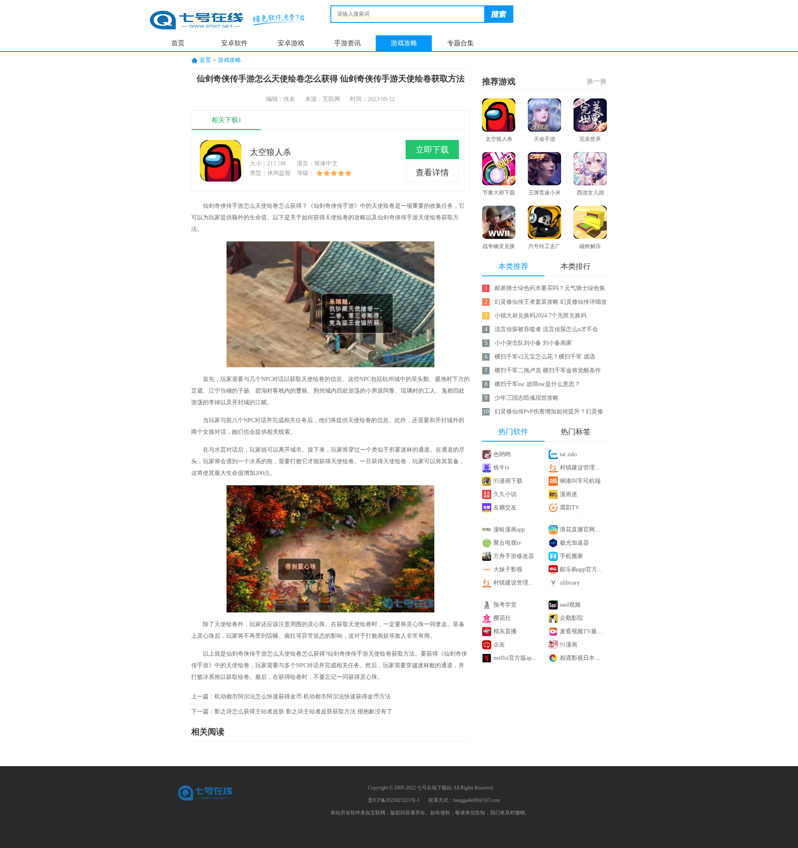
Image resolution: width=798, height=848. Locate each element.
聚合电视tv (507, 543)
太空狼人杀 (270, 152)
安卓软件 (234, 43)
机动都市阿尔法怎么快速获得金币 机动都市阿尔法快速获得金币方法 (302, 696)
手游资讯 (347, 43)
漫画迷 (568, 494)
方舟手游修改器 (513, 556)
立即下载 (432, 149)
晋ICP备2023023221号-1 (394, 800)
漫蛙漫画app (509, 529)
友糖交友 (505, 507)
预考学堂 (505, 605)
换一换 (597, 81)
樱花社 (502, 618)
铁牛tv (501, 468)
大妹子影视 (507, 569)
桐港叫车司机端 (580, 481)
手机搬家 (571, 556)
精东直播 (505, 631)
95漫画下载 (507, 481)
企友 (499, 645)
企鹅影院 (571, 618)
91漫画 (568, 645)
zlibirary (570, 583)
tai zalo (568, 454)
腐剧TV (569, 507)
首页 (178, 43)
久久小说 (505, 494)
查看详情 (432, 172)
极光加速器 (574, 543)
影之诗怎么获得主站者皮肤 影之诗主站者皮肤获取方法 (285, 711)
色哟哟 (502, 454)
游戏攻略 (404, 43)
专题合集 (460, 43)
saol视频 (570, 605)
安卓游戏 (291, 43)
